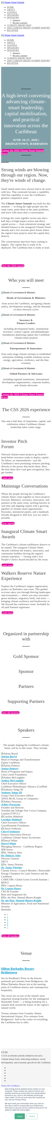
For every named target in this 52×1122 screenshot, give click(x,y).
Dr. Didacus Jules (11, 855)
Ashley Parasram (10, 804)
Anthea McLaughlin (12, 780)
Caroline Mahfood (11, 819)
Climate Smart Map (19, 25)
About (11, 10)
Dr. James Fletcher (11, 867)
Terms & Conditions (10, 1086)
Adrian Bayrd (9, 756)
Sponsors (13, 17)
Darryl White (8, 843)
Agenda (12, 12)
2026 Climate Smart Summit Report (28, 28)
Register (12, 30)
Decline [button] (32, 1116)
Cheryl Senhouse (10, 831)
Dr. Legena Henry (11, 888)
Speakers (13, 15)
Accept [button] (19, 1116)
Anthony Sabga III (11, 792)
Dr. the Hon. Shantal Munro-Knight (21, 900)
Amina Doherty (9, 768)
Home (10, 7)
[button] (13, 265)
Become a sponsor (20, 23)
